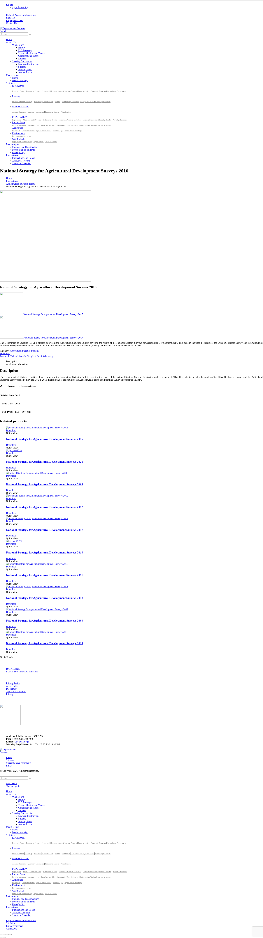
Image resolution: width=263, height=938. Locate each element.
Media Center (12, 75)
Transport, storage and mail (82, 101)
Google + (31, 356)
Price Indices (66, 112)
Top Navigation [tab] (13, 786)
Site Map (10, 17)
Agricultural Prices (43, 131)
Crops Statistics (28, 131)
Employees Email (14, 20)
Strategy (22, 66)
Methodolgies (12, 144)
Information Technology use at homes (95, 125)
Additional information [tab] (17, 364)
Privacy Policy (13, 683)
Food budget (58, 131)
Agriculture (17, 128)
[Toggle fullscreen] (4, 934)
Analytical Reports (21, 160)
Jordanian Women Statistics (70, 120)
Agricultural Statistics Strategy (24, 350)
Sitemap (10, 760)
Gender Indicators (90, 120)
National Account (20, 106)
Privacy (9, 694)
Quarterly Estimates (36, 112)
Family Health (105, 120)
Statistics (10, 83)
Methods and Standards (23, 149)
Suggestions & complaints (18, 763)
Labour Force (18, 122)
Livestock (16, 131)
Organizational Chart (28, 56)
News (15, 77)
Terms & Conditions (16, 691)
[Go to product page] (134, 427)
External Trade (18, 91)
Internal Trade (18, 101)
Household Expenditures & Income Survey (59, 91)
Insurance (66, 101)
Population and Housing (22, 142)
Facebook (4, 356)
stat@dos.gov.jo (21, 741)
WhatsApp (48, 356)
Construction (47, 101)
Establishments (51, 142)
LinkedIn (22, 356)
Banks (57, 101)
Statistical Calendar (21, 163)
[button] (3, 31)
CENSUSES (18, 138)
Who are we (18, 45)
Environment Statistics (21, 136)
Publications (12, 155)
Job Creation (46, 125)
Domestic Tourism (98, 91)
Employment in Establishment (65, 125)
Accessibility (12, 686)
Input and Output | (53, 112)
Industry (16, 96)
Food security (83, 91)
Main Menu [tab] (11, 783)
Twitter (13, 356)
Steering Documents (22, 61)
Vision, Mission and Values (31, 53)
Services (22, 58)
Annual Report (25, 72)
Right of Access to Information (21, 15)
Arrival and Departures (116, 91)
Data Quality (18, 152)
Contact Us (11, 23)
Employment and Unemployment (26, 125)
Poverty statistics (120, 120)
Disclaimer (11, 688)
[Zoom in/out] (1, 934)
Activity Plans (25, 69)
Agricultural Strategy (73, 131)
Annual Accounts (19, 112)
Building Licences (102, 101)
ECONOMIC (18, 86)
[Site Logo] (12, 28)
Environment (18, 133)
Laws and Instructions (28, 64)
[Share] (7, 934)
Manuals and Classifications (25, 147)
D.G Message (25, 50)
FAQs (9, 757)
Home (9, 39)
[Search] (30, 34)
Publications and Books (23, 158)
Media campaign (20, 80)
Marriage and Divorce (32, 120)
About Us (11, 42)
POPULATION (20, 117)
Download (5, 353)
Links (9, 765)
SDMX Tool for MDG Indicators (22, 671)
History (21, 47)
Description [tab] (11, 361)
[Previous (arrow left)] (1, 937)
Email (39, 356)
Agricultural (38, 142)
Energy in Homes (33, 91)
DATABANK (13, 669)
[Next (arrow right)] (4, 937)
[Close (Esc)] (10, 934)
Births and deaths (50, 120)
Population (16, 120)
